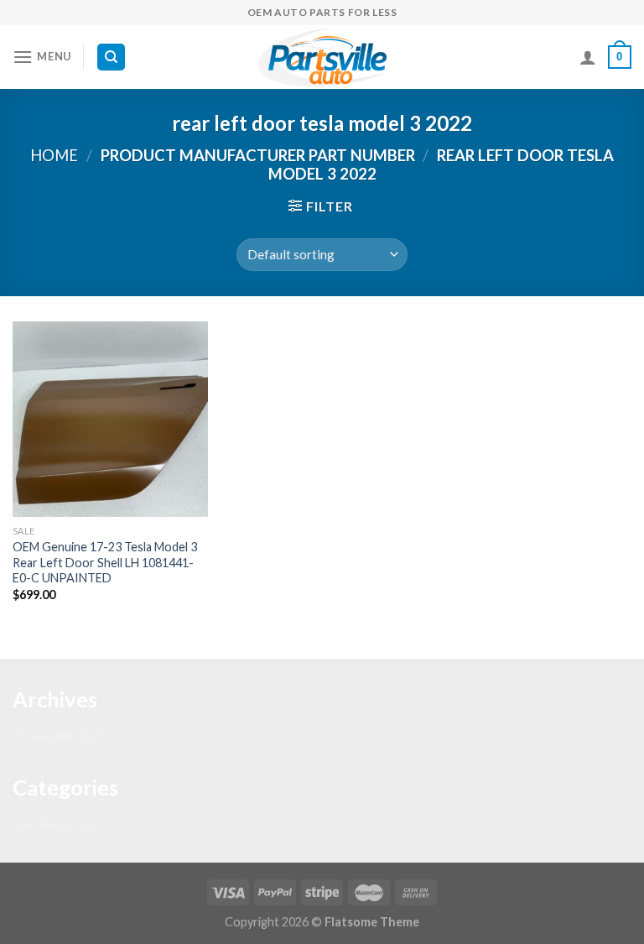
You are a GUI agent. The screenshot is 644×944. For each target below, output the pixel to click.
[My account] (587, 57)
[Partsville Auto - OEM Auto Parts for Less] (322, 57)
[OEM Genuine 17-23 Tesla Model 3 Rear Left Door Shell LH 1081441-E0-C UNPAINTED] (110, 419)
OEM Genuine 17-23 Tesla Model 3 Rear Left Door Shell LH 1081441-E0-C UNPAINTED (105, 562)
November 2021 (60, 735)
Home (54, 155)
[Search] (111, 57)
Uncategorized (56, 823)
